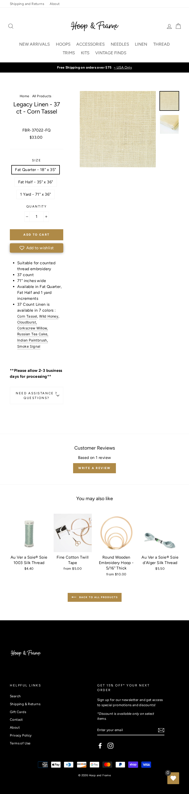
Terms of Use (20, 743)
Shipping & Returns (25, 704)
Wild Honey (48, 316)
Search (15, 696)
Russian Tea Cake (32, 334)
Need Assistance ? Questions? (36, 395)
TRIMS (69, 52)
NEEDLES (120, 44)
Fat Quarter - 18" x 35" (35, 169)
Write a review (94, 468)
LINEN (141, 44)
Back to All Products (98, 597)
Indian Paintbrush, (32, 340)
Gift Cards (18, 712)
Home (24, 96)
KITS (85, 52)
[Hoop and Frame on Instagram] (110, 746)
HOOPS (63, 44)
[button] (36, 248)
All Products (41, 96)
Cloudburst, (27, 322)
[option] (94, 67)
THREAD (161, 44)
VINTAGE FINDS (110, 52)
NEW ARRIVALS (34, 44)
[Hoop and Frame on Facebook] (100, 746)
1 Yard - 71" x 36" (35, 194)
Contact (16, 719)
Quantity (36, 206)
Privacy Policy (21, 735)
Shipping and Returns (27, 4)
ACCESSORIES (90, 44)
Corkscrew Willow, (32, 328)
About (55, 4)
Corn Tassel (27, 316)
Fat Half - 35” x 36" (35, 182)
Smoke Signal (28, 346)
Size (36, 160)
